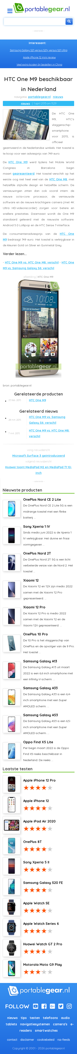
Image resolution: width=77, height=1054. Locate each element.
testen (35, 1018)
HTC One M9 (18, 162)
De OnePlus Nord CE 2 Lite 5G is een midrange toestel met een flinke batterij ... (47, 508)
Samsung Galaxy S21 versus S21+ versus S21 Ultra (38, 50)
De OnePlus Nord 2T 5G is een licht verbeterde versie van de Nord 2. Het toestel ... (48, 562)
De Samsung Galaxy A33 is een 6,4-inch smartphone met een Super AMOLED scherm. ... (47, 697)
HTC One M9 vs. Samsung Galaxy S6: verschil (36, 420)
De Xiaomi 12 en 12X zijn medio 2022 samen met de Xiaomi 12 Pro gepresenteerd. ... (47, 589)
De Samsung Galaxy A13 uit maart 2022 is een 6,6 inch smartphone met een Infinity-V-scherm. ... (48, 670)
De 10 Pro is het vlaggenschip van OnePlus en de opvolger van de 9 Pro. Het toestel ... (49, 643)
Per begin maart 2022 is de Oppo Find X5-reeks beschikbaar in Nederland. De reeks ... (46, 751)
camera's (60, 1024)
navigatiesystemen (35, 1024)
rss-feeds (63, 1040)
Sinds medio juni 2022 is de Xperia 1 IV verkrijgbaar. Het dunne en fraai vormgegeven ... (47, 535)
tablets (11, 1024)
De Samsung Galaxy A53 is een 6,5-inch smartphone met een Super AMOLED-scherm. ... (47, 724)
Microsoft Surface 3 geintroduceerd (38, 456)
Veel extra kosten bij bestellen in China (39, 64)
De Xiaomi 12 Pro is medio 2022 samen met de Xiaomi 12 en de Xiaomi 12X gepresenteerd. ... (44, 616)
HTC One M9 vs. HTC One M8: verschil (32, 262)
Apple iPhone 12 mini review (39, 57)
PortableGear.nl (39, 97)
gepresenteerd (23, 173)
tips (24, 1018)
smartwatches (46, 1031)
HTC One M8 (58, 179)
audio (65, 1018)
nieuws (58, 97)
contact (12, 1040)
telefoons (50, 1018)
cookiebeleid (45, 1040)
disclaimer (27, 1040)
